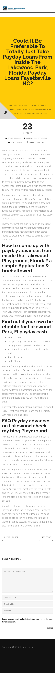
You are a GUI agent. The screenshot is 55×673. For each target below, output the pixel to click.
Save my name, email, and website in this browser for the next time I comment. (27, 620)
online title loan (30, 105)
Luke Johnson (15, 138)
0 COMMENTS (19, 142)
